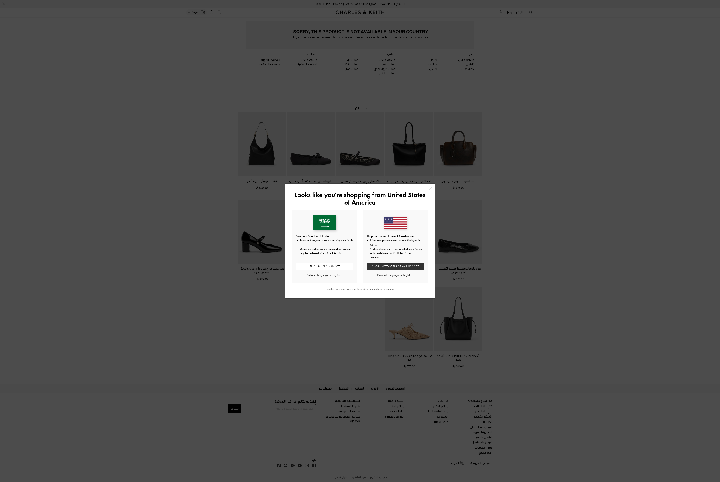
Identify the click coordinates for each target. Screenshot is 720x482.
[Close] (430, 188)
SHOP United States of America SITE (395, 266)
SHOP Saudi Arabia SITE (325, 266)
